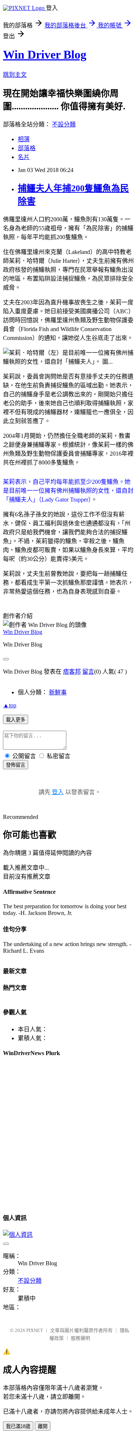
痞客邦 (72, 671)
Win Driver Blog (44, 54)
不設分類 (64, 124)
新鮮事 (58, 692)
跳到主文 (15, 75)
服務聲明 (80, 1338)
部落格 (27, 148)
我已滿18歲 (18, 1426)
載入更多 (15, 720)
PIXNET (34, 1330)
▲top (9, 705)
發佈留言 (15, 765)
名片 (24, 157)
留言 (88, 671)
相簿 (24, 139)
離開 (42, 1426)
